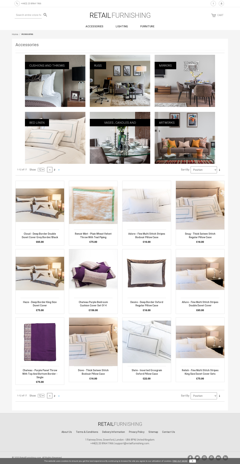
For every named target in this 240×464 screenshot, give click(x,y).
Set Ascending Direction (220, 170)
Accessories (94, 26)
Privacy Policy (136, 432)
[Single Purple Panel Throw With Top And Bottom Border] (40, 342)
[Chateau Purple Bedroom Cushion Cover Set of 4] (93, 273)
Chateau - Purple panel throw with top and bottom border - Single (39, 374)
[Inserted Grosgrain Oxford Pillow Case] (146, 342)
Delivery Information (113, 432)
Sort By (185, 169)
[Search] (45, 14)
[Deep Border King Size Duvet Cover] (40, 273)
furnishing (120, 15)
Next (59, 169)
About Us (66, 432)
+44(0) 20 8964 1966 (31, 3)
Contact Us (168, 432)
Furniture (147, 26)
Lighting (122, 26)
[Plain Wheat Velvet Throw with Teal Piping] (93, 205)
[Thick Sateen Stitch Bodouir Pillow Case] (93, 342)
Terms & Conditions (87, 432)
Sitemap (153, 432)
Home (15, 34)
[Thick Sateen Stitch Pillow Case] (200, 205)
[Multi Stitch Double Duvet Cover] (200, 273)
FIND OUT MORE (180, 461)
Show (33, 169)
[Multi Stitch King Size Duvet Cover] (200, 342)
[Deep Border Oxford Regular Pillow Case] (146, 273)
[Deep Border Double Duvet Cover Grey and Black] (40, 205)
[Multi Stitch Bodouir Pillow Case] (146, 205)
